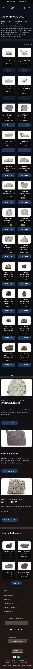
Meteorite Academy (9, 607)
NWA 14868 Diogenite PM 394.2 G (24, 115)
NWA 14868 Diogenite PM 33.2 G (24, 220)
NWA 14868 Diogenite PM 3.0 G (9, 88)
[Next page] (21, 374)
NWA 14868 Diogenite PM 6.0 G (9, 192)
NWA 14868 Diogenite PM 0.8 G (9, 142)
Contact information (27, 665)
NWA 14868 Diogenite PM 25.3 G (9, 247)
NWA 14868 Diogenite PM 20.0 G (24, 193)
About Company (8, 595)
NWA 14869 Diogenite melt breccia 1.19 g (24, 301)
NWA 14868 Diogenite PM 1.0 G (9, 60)
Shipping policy (16, 665)
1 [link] (11, 374)
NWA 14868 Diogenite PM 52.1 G (9, 115)
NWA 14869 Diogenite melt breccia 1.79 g (24, 355)
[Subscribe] (26, 623)
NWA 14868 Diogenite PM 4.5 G (24, 167)
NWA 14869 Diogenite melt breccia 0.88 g (8, 328)
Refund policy (23, 662)
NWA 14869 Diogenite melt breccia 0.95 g (24, 274)
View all (16, 583)
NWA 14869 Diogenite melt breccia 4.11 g (8, 274)
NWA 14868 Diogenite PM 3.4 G (9, 167)
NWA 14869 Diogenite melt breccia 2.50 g (8, 355)
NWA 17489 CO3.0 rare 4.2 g (9, 573)
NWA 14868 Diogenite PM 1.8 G (24, 60)
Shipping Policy (8, 611)
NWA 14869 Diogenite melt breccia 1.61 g (24, 328)
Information (7, 599)
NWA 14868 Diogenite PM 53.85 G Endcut (24, 247)
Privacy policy (15, 662)
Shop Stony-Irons (9, 519)
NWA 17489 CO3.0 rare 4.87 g (9, 552)
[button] (3, 8)
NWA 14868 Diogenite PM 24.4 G (9, 220)
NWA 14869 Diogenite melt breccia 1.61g (8, 301)
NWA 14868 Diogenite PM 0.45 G (24, 88)
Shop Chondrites (9, 471)
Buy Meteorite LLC (15, 660)
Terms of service (7, 665)
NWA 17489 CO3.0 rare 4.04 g (24, 573)
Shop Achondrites (10, 423)
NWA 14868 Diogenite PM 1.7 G (24, 142)
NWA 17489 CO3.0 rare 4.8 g (24, 552)
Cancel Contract (8, 603)
